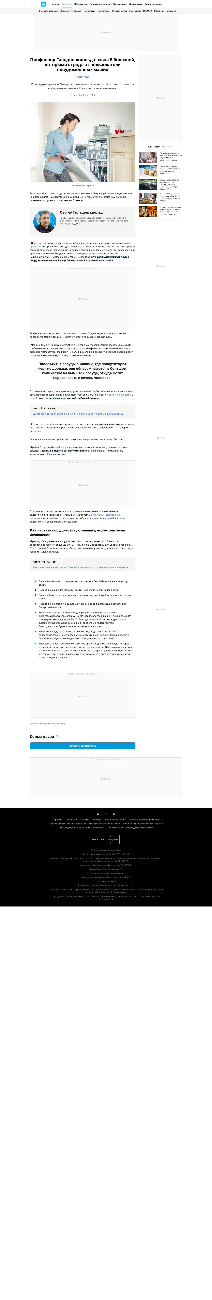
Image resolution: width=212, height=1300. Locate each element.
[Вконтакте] (98, 813)
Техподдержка (115, 827)
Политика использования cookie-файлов (143, 823)
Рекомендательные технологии (74, 827)
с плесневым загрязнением (106, 514)
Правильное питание (100, 4)
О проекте (57, 819)
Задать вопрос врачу (115, 819)
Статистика (99, 827)
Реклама (96, 819)
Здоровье (67, 4)
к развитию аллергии (119, 394)
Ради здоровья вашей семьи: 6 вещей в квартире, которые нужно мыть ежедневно (81, 567)
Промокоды (135, 11)
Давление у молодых (70, 11)
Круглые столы (119, 11)
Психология (103, 11)
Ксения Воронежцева (54, 723)
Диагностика (135, 4)
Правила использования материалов (67, 823)
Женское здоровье (48, 11)
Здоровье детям (153, 4)
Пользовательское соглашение (104, 823)
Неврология (89, 11)
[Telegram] (114, 813)
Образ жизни (80, 4)
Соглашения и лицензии (77, 819)
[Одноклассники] (106, 813)
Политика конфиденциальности (144, 819)
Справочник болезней (165, 11)
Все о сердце (120, 4)
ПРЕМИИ (147, 11)
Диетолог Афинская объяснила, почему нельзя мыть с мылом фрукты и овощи (78, 413)
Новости (55, 4)
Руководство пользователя (139, 827)
